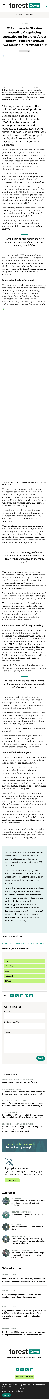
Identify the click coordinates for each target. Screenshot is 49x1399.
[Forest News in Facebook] (22, 1370)
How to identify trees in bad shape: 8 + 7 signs (28, 1228)
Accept (6, 1395)
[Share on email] (31, 995)
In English (19, 14)
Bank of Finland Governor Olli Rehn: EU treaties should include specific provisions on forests (22, 1116)
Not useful (9, 976)
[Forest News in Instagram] (27, 1370)
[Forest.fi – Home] (24, 1351)
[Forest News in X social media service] (17, 1370)
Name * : (7, 1012)
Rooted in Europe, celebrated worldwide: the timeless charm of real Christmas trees (21, 1296)
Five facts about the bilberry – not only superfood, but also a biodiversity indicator (28, 1203)
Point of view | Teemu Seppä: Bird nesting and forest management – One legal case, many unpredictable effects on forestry (22, 1129)
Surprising (8, 961)
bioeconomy (24, 51)
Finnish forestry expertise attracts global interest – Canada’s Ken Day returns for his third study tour (23, 1105)
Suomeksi (29, 14)
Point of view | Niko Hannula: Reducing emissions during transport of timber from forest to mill (23, 1333)
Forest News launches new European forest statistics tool (27, 1216)
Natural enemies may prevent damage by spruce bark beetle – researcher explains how (27, 1255)
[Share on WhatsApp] (26, 995)
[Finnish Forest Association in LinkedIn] (31, 1370)
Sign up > (12, 1180)
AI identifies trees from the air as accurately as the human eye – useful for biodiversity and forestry (23, 1093)
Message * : (8, 1032)
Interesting (9, 966)
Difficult (8, 981)
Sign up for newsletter (24, 1377)
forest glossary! (22, 1147)
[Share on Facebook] (12, 995)
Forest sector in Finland (32, 943)
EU (17, 943)
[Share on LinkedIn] (21, 995)
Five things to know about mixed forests (19, 1082)
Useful (7, 971)
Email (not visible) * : (11, 1022)
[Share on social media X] (17, 995)
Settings (19, 1391)
